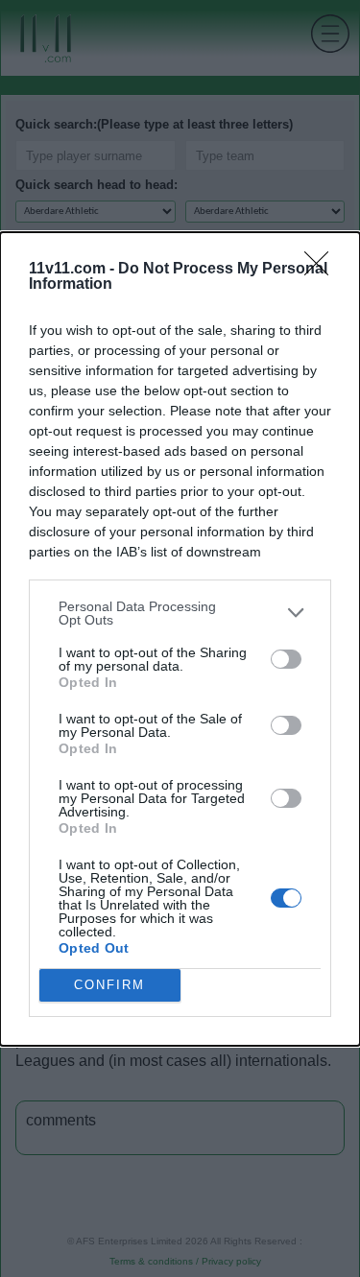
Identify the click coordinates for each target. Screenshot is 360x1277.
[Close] (322, 269)
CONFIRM (109, 985)
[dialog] (180, 639)
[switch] (286, 659)
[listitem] (180, 613)
